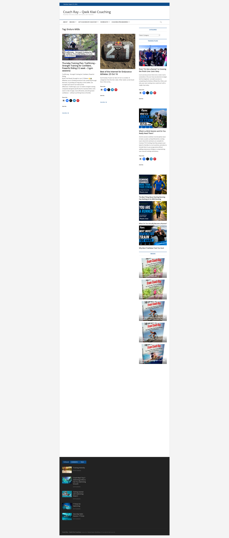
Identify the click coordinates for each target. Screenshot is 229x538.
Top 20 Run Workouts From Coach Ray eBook (152, 296)
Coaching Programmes (120, 22)
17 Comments (77, 508)
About (65, 22)
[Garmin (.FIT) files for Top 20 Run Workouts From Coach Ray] (153, 268)
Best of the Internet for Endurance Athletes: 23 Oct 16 (116, 72)
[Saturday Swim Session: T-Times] (67, 514)
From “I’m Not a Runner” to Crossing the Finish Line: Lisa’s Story (152, 70)
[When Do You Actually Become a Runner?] (153, 211)
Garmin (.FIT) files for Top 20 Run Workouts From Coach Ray (150, 275)
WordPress (97, 532)
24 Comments (77, 486)
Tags (82, 462)
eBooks (72, 22)
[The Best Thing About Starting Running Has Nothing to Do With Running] (153, 184)
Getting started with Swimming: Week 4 (78, 494)
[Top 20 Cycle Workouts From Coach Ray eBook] (153, 332)
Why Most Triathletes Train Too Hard (151, 248)
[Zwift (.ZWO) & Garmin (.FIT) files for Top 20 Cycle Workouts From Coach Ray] (153, 311)
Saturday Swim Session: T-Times (78, 515)
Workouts (104, 22)
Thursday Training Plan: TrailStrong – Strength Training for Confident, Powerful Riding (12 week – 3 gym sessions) (79, 67)
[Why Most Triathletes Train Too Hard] (153, 235)
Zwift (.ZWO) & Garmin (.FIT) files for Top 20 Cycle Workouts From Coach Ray (152, 318)
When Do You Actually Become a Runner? (153, 224)
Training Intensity (79, 468)
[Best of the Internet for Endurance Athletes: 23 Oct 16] (118, 51)
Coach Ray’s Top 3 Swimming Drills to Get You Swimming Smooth (79, 481)
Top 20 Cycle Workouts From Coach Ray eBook (152, 339)
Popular (66, 462)
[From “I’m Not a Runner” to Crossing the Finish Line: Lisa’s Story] (153, 55)
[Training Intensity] (67, 467)
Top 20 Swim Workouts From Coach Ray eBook (152, 361)
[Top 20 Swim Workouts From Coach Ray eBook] (153, 354)
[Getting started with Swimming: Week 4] (67, 492)
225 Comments (77, 470)
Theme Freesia (90, 532)
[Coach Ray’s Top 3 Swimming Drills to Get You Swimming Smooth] (67, 477)
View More (67, 113)
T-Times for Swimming (77, 505)
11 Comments (77, 518)
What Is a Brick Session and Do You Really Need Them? (152, 132)
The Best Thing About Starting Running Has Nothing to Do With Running (152, 198)
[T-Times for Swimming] (67, 504)
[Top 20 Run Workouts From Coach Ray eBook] (153, 289)
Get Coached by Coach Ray (87, 22)
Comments (74, 462)
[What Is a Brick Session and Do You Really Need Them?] (153, 118)
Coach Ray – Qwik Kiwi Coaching (87, 12)
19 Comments (77, 498)
